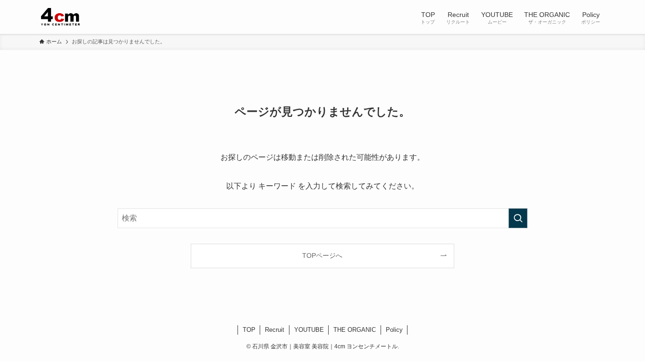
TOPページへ (322, 255)
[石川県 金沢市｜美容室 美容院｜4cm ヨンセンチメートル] (61, 17)
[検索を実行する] (518, 218)
